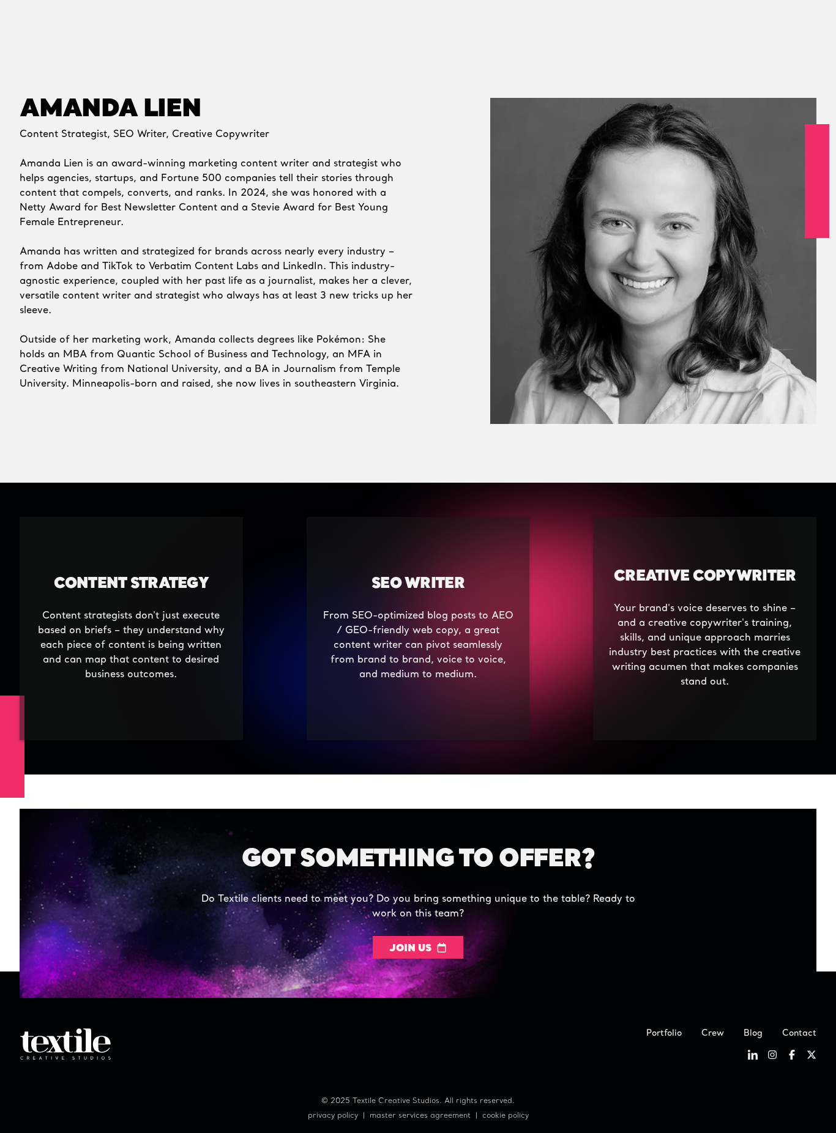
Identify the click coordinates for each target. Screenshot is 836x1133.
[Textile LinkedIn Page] (753, 1057)
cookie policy (505, 1116)
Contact (799, 1033)
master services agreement (420, 1116)
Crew (712, 1033)
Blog (753, 1033)
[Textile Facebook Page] (792, 1057)
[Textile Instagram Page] (772, 1057)
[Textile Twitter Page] (811, 1057)
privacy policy (333, 1116)
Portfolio (664, 1033)
